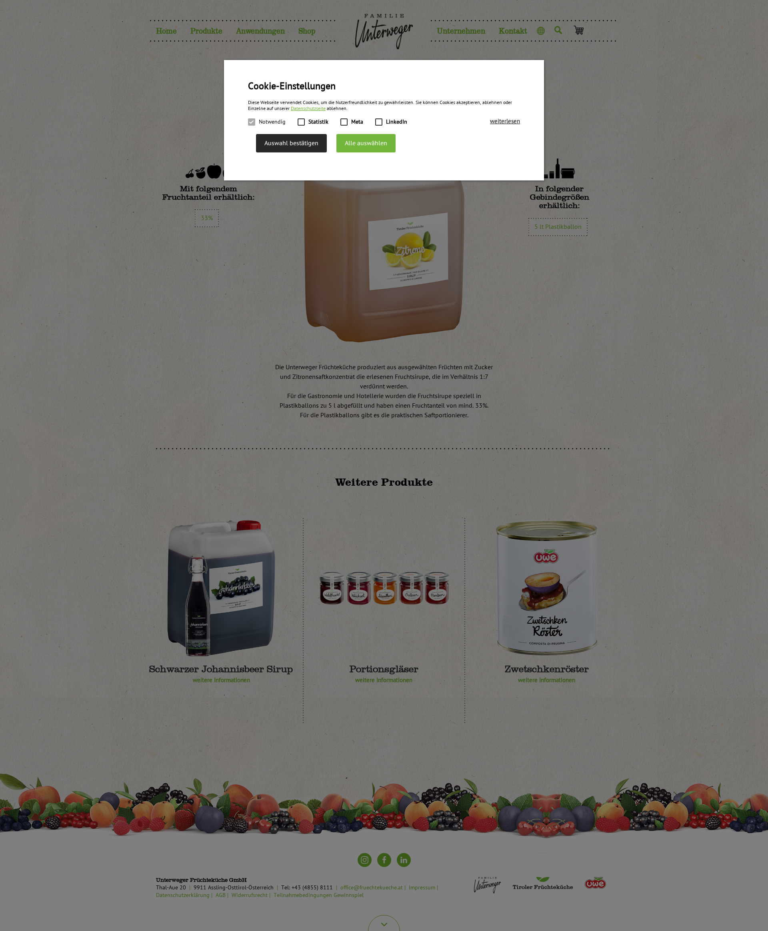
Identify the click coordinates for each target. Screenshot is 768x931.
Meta (357, 122)
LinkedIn (396, 122)
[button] (505, 121)
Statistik (318, 122)
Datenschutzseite (308, 108)
